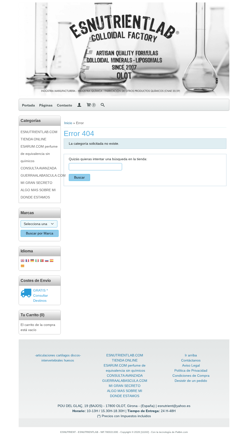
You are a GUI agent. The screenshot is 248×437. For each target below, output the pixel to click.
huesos (69, 360)
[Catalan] (23, 266)
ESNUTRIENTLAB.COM (39, 132)
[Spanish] (52, 261)
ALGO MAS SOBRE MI (38, 190)
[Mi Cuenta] (79, 105)
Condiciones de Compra (190, 375)
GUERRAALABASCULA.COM (40, 175)
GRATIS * (40, 290)
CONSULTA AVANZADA (38, 168)
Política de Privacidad (190, 370)
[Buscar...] (103, 105)
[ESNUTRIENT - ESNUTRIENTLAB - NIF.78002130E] (124, 49)
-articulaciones (45, 355)
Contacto (64, 105)
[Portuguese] (42, 261)
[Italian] (37, 261)
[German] (32, 261)
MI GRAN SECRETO (36, 183)
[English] (22, 261)
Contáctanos (191, 360)
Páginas (46, 105)
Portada (28, 105)
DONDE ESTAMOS (35, 197)
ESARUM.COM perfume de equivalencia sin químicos (39, 153)
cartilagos (63, 355)
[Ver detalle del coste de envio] (27, 293)
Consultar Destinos (40, 298)
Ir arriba (191, 355)
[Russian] (47, 261)
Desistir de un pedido (191, 381)
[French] (27, 261)
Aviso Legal (191, 365)
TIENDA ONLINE (33, 139)
